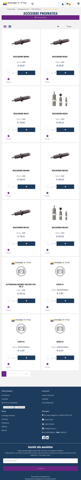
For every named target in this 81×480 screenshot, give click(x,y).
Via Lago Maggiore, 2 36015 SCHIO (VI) (58, 415)
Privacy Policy (9, 407)
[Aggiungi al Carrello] (26, 73)
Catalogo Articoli (23, 9)
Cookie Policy (20, 407)
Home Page (11, 9)
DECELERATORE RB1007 (60, 57)
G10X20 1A (59, 284)
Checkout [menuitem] (5, 423)
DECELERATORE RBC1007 (60, 171)
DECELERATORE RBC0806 (21, 171)
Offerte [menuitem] (4, 427)
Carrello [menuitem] (5, 419)
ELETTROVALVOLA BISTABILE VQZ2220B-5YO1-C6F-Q (21, 285)
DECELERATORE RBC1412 (21, 228)
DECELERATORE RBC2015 (60, 228)
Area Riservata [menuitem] (47, 403)
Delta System (51, 479)
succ (26, 374)
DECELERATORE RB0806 (21, 57)
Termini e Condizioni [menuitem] (10, 403)
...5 (20, 374)
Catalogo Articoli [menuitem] (8, 415)
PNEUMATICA (36, 9)
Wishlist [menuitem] (45, 399)
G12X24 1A (21, 342)
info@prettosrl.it (50, 429)
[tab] (6, 27)
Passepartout (45, 477)
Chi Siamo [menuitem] (6, 395)
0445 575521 (48, 420)
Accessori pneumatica (50, 9)
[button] (40, 468)
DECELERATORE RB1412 (21, 114)
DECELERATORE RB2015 (60, 114)
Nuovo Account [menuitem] (48, 395)
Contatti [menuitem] (5, 399)
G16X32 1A (60, 342)
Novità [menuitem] (4, 430)
